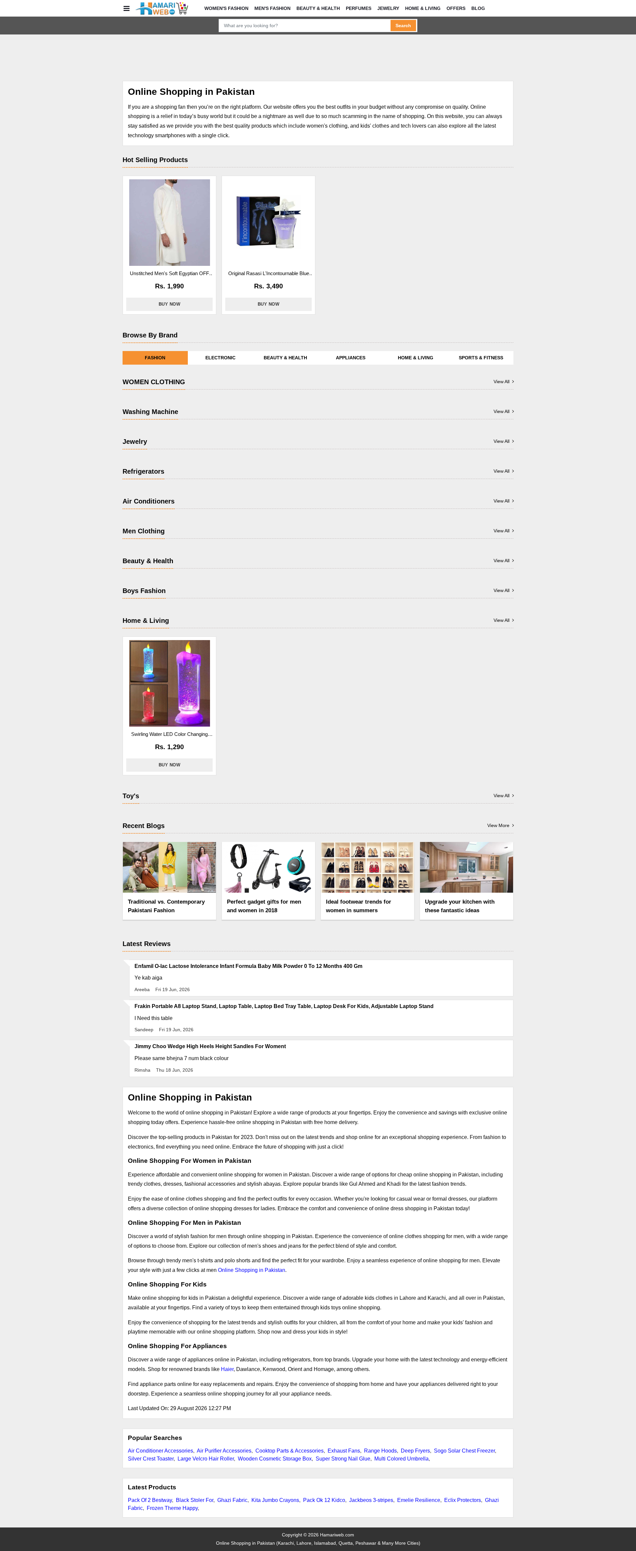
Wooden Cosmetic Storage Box (275, 1459)
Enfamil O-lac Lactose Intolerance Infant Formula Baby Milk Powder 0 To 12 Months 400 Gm (248, 966)
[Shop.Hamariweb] (161, 8)
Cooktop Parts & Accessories (289, 1451)
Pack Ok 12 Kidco (324, 1500)
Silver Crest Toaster (151, 1459)
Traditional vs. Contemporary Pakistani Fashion (166, 906)
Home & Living (423, 8)
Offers (456, 8)
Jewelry (388, 8)
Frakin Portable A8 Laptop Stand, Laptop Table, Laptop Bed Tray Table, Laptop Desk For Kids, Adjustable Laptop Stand (284, 1006)
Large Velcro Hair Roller (206, 1459)
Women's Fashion (226, 8)
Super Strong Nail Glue (343, 1459)
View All (501, 381)
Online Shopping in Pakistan (251, 1270)
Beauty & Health (318, 8)
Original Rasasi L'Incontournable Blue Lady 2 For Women (268, 273)
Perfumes (358, 8)
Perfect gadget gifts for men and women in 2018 (264, 906)
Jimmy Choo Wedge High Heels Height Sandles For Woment (210, 1046)
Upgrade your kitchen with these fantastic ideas (460, 906)
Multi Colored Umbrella (401, 1459)
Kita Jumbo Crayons (275, 1500)
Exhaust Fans (344, 1451)
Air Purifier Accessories (224, 1451)
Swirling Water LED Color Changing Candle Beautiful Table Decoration (169, 734)
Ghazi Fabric (232, 1500)
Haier (227, 1369)
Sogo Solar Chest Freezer (464, 1451)
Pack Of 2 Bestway (150, 1500)
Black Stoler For (194, 1500)
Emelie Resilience (418, 1500)
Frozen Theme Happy (172, 1508)
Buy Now (170, 304)
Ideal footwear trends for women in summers (358, 906)
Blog (478, 8)
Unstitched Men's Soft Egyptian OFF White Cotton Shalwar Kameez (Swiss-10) (170, 273)
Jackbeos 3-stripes (371, 1500)
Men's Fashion (272, 8)
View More (498, 825)
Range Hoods (380, 1451)
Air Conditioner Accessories (160, 1451)
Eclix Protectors (462, 1500)
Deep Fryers (415, 1451)
